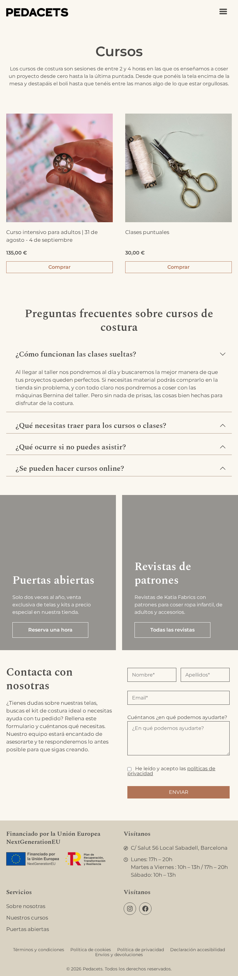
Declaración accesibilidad (197, 949)
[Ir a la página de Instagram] (130, 908)
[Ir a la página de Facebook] (145, 908)
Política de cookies (90, 949)
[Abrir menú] (223, 11)
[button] (119, 351)
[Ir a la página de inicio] (37, 12)
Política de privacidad (140, 949)
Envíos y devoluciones (119, 954)
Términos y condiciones (38, 949)
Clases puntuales (147, 232)
